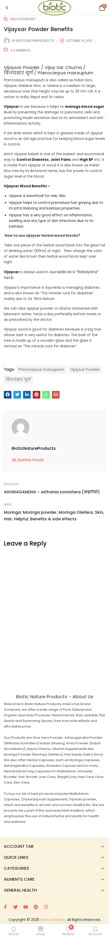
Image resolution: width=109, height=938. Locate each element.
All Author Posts (28, 460)
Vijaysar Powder (85, 369)
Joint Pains (60, 159)
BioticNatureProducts (35, 40)
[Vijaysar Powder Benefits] (7, 395)
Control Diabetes (32, 159)
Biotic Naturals (52, 919)
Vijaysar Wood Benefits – (27, 186)
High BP (86, 159)
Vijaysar (11, 106)
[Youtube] (25, 907)
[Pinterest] (35, 907)
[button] (101, 7)
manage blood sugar (84, 106)
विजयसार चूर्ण (18, 379)
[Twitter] (15, 907)
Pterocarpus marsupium (41, 369)
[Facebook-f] (5, 907)
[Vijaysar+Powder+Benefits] (17, 395)
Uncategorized (22, 19)
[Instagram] (46, 907)
